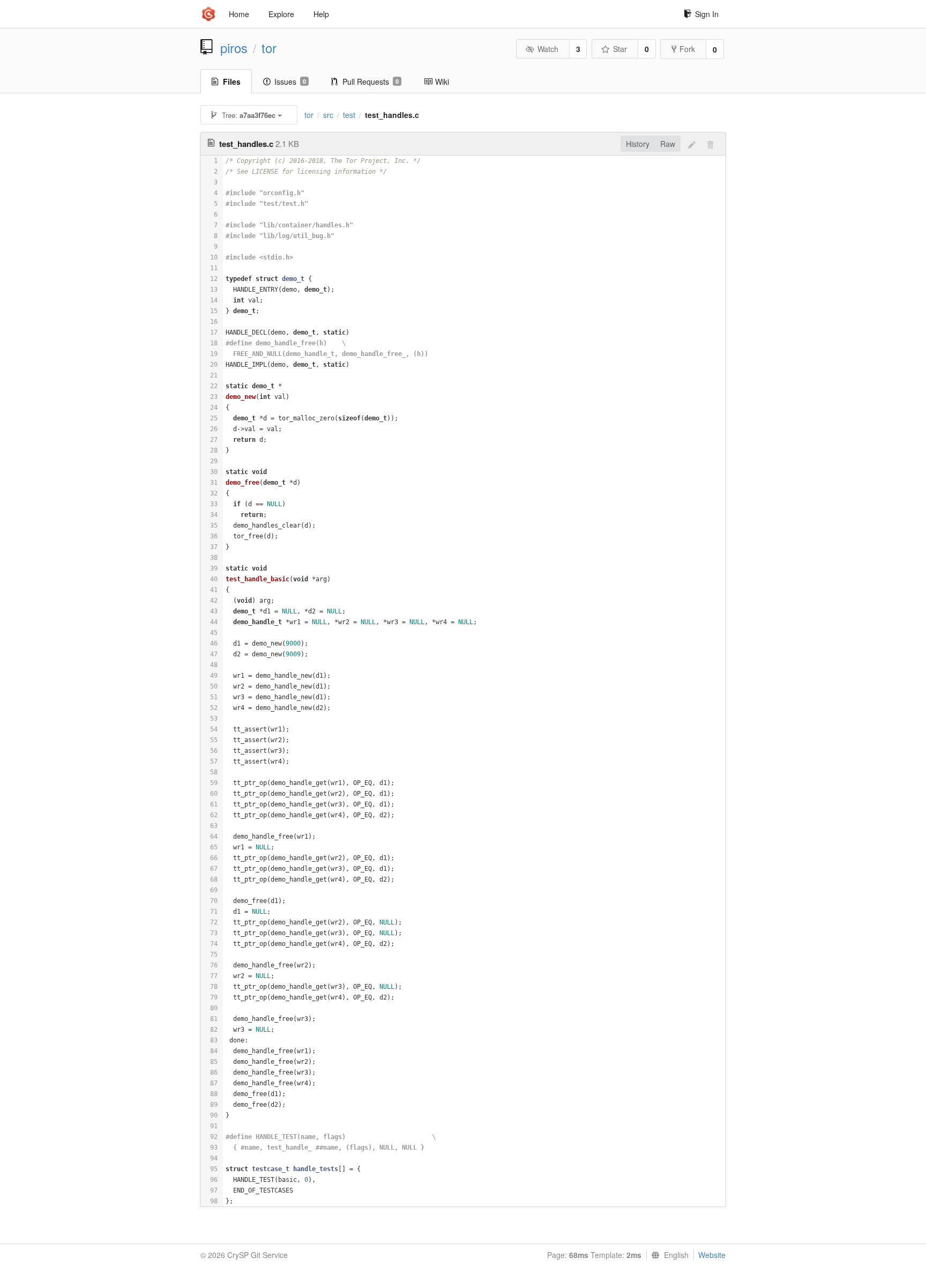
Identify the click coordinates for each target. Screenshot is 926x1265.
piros (234, 48)
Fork (687, 48)
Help (321, 14)
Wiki (442, 81)
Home (239, 14)
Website (712, 1254)
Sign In (707, 14)
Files (232, 81)
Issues (290, 81)
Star (620, 48)
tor (269, 48)
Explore (281, 14)
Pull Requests (370, 81)
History (637, 143)
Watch (547, 48)
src (328, 114)
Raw (667, 143)
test (349, 114)
